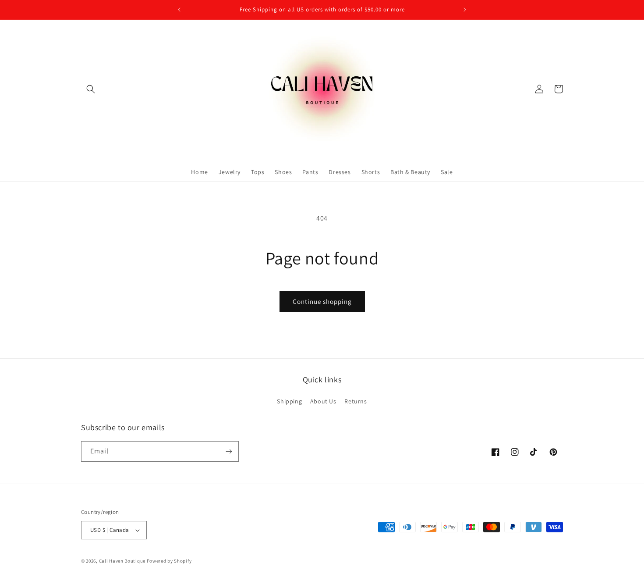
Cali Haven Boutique (123, 561)
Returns (355, 401)
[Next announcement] (464, 9)
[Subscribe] (228, 451)
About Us (323, 401)
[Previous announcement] (179, 9)
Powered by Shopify (169, 561)
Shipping (289, 401)
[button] (90, 89)
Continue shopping (322, 301)
